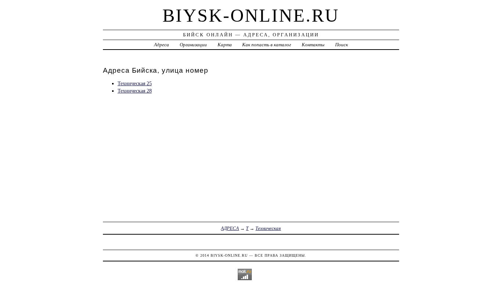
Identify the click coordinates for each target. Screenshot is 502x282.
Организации (193, 44)
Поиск (341, 44)
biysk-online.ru (250, 15)
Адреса (161, 44)
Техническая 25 (135, 83)
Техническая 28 (135, 91)
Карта (225, 44)
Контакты (313, 44)
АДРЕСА (230, 228)
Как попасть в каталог (266, 44)
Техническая (268, 228)
